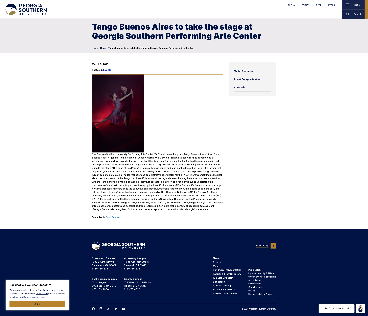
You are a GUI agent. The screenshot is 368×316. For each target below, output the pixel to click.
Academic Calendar (224, 289)
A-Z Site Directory (223, 277)
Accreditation (254, 280)
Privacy (251, 290)
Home (95, 48)
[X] (108, 309)
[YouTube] (123, 309)
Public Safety (254, 270)
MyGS (331, 5)
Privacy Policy (42, 293)
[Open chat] (360, 308)
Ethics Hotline (254, 283)
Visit (305, 5)
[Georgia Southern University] (26, 9)
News (103, 48)
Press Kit (239, 87)
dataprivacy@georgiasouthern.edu (28, 297)
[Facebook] (93, 308)
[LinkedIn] (115, 308)
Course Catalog (222, 285)
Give (318, 5)
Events (107, 69)
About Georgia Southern (248, 79)
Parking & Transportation (227, 269)
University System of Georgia (262, 277)
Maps (216, 266)
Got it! (37, 304)
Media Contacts (243, 71)
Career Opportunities (225, 293)
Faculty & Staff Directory (227, 273)
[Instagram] (100, 308)
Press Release (113, 217)
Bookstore (219, 281)
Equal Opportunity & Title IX (261, 273)
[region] (37, 295)
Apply (291, 5)
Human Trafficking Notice (260, 294)
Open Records (255, 287)
